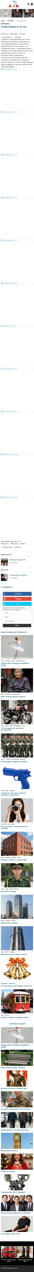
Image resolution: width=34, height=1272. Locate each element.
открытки (12, 983)
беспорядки (15, 759)
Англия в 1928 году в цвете (9, 1260)
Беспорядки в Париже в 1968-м (14, 762)
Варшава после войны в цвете (14, 954)
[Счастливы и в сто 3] (17, 175)
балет (13, 660)
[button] (28, 4)
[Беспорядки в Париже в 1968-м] (17, 745)
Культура (3, 824)
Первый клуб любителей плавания (15, 1213)
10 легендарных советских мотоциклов (12, 729)
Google (18, 599)
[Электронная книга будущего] (17, 1182)
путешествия (15, 694)
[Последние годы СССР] (17, 1224)
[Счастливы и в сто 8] (17, 389)
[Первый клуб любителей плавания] (17, 1203)
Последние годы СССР (10, 1234)
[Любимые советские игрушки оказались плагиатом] (17, 777)
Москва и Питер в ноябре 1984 (14, 860)
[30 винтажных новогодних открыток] (17, 970)
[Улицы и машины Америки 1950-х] (17, 1001)
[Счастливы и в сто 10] (17, 474)
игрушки (11, 790)
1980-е (2, 790)
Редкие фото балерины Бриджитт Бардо (15, 664)
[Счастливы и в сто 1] (17, 89)
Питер (18, 857)
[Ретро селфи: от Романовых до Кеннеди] (17, 810)
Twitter (18, 604)
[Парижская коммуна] (17, 907)
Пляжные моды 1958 (17, 560)
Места (7, 952)
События (8, 759)
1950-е (2, 660)
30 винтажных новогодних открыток (16, 986)
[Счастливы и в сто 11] (17, 517)
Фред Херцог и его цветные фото (15, 1130)
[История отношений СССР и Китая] (17, 1099)
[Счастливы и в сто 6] (17, 303)
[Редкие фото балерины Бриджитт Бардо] (17, 647)
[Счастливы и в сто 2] (17, 132)
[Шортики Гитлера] (17, 875)
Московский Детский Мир (25, 1260)
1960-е (2, 725)
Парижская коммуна (9, 923)
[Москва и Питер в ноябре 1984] (17, 844)
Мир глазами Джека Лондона (13, 697)
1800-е (2, 920)
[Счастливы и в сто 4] (17, 217)
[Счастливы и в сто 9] (17, 431)
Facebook (18, 594)
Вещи (11, 725)
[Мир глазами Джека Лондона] (17, 680)
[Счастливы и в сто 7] (17, 346)
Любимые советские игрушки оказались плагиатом (13, 794)
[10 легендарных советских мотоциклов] (17, 712)
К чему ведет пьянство (18, 575)
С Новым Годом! (8, 1171)
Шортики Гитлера (8, 891)
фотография (11, 824)
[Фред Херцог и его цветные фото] (17, 1120)
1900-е (2, 694)
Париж (14, 920)
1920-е (2, 889)
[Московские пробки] (17, 1141)
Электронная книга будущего (13, 1192)
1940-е (2, 952)
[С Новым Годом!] (17, 1162)
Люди (6, 889)
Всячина (5, 24)
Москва (13, 857)
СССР (23, 725)
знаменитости (20, 660)
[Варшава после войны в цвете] (17, 938)
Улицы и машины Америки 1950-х (15, 1017)
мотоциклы (17, 725)
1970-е (6, 725)
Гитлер (11, 889)
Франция (22, 759)
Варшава (12, 952)
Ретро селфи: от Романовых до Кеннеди (14, 827)
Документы (4, 983)
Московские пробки (9, 1151)
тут (19, 541)
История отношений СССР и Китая (15, 1109)
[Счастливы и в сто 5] (17, 260)
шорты (16, 889)
